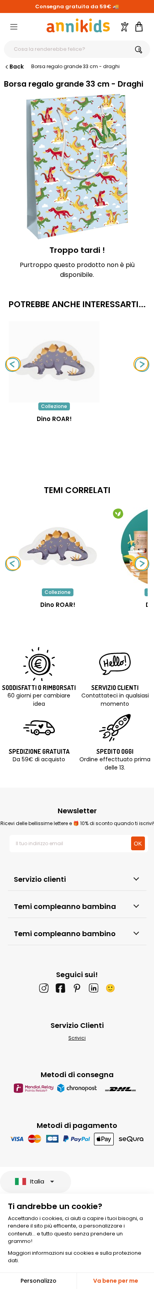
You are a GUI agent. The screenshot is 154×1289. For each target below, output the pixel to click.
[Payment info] (77, 1138)
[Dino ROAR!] (54, 398)
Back (16, 66)
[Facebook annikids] (60, 988)
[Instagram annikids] (44, 988)
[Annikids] (78, 25)
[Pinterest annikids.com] (77, 988)
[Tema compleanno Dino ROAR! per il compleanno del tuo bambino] (57, 546)
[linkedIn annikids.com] (93, 988)
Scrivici (77, 1038)
